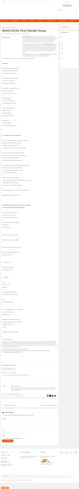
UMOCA (15, 477)
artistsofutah (13, 369)
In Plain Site (60, 475)
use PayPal (5, 372)
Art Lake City (67, 475)
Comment (4, 418)
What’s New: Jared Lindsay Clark (48, 405)
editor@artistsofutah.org (5, 465)
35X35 (71, 477)
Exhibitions (15, 20)
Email (3, 433)
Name (3, 430)
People (40, 20)
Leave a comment (25, 33)
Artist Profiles (54, 475)
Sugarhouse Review (19, 395)
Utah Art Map (62, 20)
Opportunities (50, 20)
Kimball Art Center (51, 477)
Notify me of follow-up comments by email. (13, 438)
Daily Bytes (26, 475)
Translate (69, 27)
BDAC (37, 477)
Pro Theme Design (28, 480)
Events (24, 20)
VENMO (3, 369)
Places (32, 20)
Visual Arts (11, 475)
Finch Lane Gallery (22, 477)
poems (14, 395)
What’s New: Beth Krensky (9, 405)
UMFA (33, 477)
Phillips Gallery (9, 477)
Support (72, 20)
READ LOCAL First (13, 27)
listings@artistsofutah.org (5, 462)
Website (3, 435)
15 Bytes (43, 475)
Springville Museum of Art (62, 477)
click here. (29, 457)
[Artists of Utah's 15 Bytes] (27, 9)
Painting (32, 475)
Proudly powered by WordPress (7, 480)
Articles (5, 20)
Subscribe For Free (67, 5)
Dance (48, 475)
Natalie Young (10, 395)
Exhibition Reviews (19, 475)
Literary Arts (5, 27)
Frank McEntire (42, 477)
